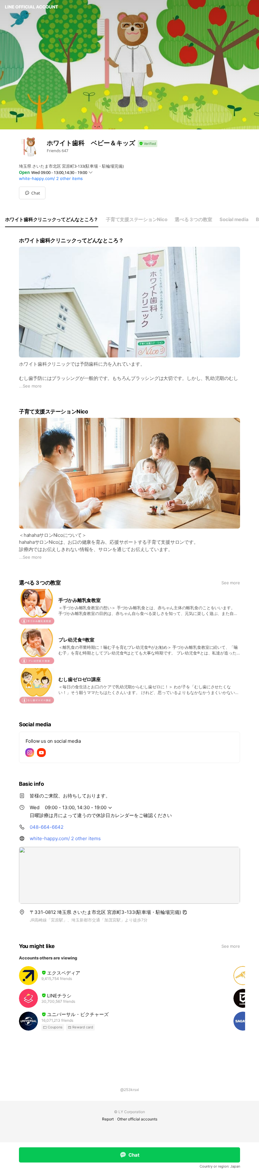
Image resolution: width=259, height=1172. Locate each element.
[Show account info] (147, 143)
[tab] (51, 219)
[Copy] (185, 912)
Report (108, 1119)
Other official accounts (137, 1119)
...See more (30, 385)
